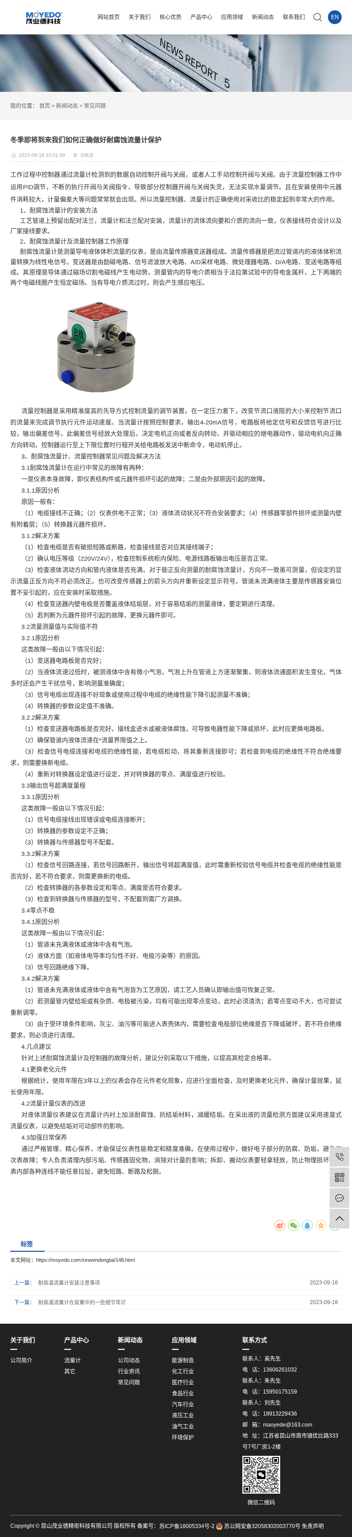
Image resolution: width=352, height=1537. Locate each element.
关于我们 (140, 17)
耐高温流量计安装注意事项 (69, 1283)
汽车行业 (183, 1404)
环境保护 (183, 1437)
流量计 (72, 1360)
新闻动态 (263, 17)
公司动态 (129, 1360)
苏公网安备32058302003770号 (261, 1526)
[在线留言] (339, 1198)
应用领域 (232, 17)
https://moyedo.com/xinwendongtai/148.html (85, 1260)
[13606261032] (339, 1157)
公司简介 (21, 1360)
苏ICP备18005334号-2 (186, 1526)
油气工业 (183, 1426)
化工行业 (183, 1371)
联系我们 (294, 17)
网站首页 (109, 17)
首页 (44, 106)
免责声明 (313, 1526)
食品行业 (183, 1393)
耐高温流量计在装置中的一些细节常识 (82, 1302)
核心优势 (171, 17)
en (335, 17)
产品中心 (201, 17)
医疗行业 (183, 1382)
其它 (69, 1371)
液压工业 (183, 1415)
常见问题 (95, 106)
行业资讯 (129, 1371)
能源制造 (183, 1360)
